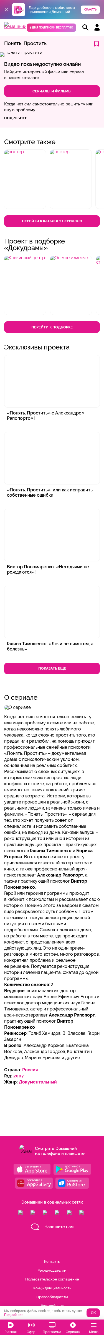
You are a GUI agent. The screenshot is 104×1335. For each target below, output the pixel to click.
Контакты (52, 1261)
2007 (18, 1076)
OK (93, 1313)
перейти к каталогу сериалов (52, 221)
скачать (90, 9)
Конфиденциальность (52, 1288)
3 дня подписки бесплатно (51, 27)
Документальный (38, 1082)
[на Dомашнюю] (15, 26)
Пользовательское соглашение (52, 1279)
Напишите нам (58, 1226)
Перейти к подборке (52, 327)
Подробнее (13, 1314)
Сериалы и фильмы (52, 91)
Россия (30, 1069)
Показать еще (52, 668)
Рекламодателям (52, 1270)
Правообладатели (52, 1297)
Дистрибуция (52, 1306)
